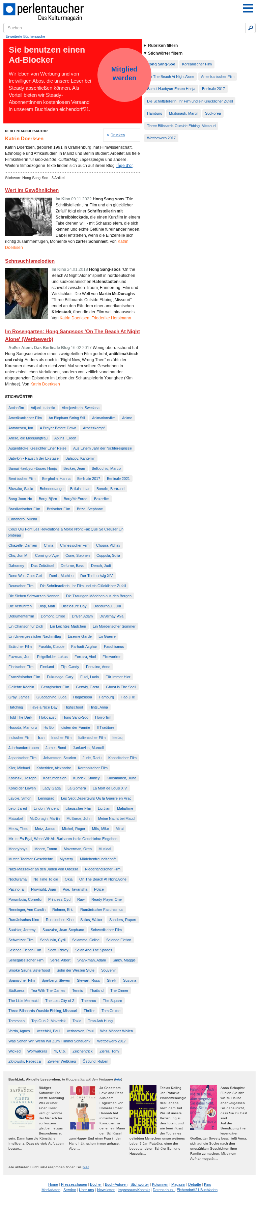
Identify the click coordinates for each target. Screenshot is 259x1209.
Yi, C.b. (60, 1051)
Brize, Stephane (90, 509)
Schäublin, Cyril (52, 940)
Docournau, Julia (107, 606)
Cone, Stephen (77, 555)
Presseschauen (74, 1184)
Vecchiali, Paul (48, 1031)
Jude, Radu (92, 758)
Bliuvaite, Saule (20, 489)
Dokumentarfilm (21, 616)
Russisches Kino (60, 920)
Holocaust (47, 717)
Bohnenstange (51, 489)
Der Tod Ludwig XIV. (96, 576)
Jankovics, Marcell (88, 748)
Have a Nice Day (44, 707)
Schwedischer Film (106, 930)
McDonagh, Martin (45, 818)
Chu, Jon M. (18, 555)
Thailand (97, 990)
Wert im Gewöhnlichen (32, 190)
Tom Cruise (111, 1011)
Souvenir (108, 970)
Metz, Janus (45, 829)
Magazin (178, 1184)
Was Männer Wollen (116, 1031)
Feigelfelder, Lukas (52, 657)
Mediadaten (50, 1190)
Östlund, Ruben (95, 1061)
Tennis (77, 990)
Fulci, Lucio (89, 677)
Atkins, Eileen (65, 438)
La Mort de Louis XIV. (110, 788)
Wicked (14, 1051)
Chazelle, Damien (22, 545)
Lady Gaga (51, 788)
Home (53, 1184)
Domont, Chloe (53, 616)
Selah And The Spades (93, 950)
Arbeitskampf (94, 428)
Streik (111, 980)
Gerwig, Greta (87, 687)
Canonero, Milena (22, 519)
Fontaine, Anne (98, 667)
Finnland (47, 667)
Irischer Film (61, 738)
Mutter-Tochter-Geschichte (30, 859)
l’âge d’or (124, 165)
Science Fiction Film (24, 950)
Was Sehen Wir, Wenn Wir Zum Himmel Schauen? (49, 1041)
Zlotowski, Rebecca (24, 1061)
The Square (112, 1001)
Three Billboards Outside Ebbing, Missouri (42, 1011)
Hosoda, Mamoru (22, 727)
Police (99, 889)
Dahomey (16, 566)
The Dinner (119, 990)
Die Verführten (20, 606)
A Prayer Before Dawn (58, 428)
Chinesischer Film (74, 545)
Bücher (96, 1184)
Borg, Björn (48, 499)
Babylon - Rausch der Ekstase (33, 458)
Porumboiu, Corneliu (24, 899)
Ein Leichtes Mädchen (68, 626)
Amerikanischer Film (25, 418)
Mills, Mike (100, 829)
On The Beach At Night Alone (102, 879)
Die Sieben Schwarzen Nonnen (33, 596)
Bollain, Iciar (80, 489)
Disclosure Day (74, 606)
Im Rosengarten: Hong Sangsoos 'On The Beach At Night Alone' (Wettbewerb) (72, 335)
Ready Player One (106, 899)
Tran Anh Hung (100, 1021)
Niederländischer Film (102, 869)
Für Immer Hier (118, 677)
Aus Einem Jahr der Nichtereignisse (102, 448)
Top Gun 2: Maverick (48, 1021)
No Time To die (45, 879)
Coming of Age (47, 555)
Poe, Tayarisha (75, 889)
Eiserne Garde (80, 636)
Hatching (15, 707)
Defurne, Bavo (72, 566)
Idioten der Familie (75, 727)
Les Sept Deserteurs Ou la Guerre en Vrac (96, 798)
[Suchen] (251, 28)
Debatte (194, 1184)
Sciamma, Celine (85, 940)
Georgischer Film (55, 687)
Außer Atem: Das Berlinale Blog (39, 347)
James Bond (56, 748)
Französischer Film (24, 677)
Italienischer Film (92, 738)
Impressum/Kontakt (134, 1190)
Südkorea (16, 990)
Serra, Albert (60, 960)
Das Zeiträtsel (42, 566)
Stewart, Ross (88, 980)
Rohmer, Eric (63, 910)
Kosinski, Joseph (22, 778)
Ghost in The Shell (121, 687)
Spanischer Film (21, 980)
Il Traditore (105, 727)
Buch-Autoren (116, 1184)
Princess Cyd (59, 899)
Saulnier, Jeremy (22, 930)
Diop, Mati (46, 606)
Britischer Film (58, 509)
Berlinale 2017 (88, 479)
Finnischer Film (20, 667)
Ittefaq (117, 738)
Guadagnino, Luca (51, 697)
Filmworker (112, 657)
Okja (69, 879)
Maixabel (15, 818)
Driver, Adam (82, 616)
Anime (127, 418)
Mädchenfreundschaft (98, 859)
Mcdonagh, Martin (183, 113)
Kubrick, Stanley (86, 778)
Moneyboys (18, 849)
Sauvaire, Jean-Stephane (63, 930)
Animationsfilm (103, 418)
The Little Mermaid (23, 1001)
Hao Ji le (128, 697)
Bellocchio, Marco (106, 468)
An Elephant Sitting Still (67, 418)
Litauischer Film (78, 808)
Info (118, 1079)
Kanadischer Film (122, 758)
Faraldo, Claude (51, 646)
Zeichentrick (83, 1051)
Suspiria (129, 980)
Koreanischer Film (93, 768)
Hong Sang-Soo (75, 717)
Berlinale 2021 (118, 479)
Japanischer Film (22, 758)
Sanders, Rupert (122, 920)
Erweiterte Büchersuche (25, 36)
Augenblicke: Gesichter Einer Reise (37, 448)
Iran (41, 738)
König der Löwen (22, 788)
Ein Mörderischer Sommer (114, 626)
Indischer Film (19, 738)
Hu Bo (49, 727)
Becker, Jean (74, 468)
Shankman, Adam (91, 960)
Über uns (86, 1190)
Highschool (73, 707)
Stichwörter (140, 1184)
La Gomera (76, 788)
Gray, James (19, 697)
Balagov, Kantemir (80, 458)
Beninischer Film (21, 479)
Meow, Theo (18, 829)
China (48, 545)
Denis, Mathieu (61, 576)
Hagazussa (82, 697)
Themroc (88, 1001)
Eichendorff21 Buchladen (197, 1190)
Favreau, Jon (19, 657)
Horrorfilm (103, 717)
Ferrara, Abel (85, 657)
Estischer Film (20, 646)
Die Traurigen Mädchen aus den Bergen (99, 596)
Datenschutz (164, 1190)
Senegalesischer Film (26, 960)
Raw (81, 899)
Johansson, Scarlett (59, 758)
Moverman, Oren (78, 849)
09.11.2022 (81, 199)
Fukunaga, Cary (60, 677)
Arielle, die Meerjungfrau (28, 438)
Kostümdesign (54, 778)
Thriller (89, 1011)
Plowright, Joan (43, 889)
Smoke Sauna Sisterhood (29, 970)
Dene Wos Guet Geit (25, 576)
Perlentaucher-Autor (26, 131)
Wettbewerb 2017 (111, 1041)
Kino (207, 1184)
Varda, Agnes (19, 1031)
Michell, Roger (73, 829)
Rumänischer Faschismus (101, 910)
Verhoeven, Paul (80, 1031)
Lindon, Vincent (46, 808)
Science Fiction (118, 940)
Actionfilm (16, 408)
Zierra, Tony (109, 1051)
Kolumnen (160, 1184)
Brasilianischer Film (24, 509)
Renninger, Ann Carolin (27, 910)
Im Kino (63, 199)
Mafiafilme (125, 808)
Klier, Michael (19, 768)
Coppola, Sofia (108, 555)
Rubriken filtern (163, 45)
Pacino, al (16, 889)
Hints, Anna (98, 707)
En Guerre (107, 636)
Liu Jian (104, 808)
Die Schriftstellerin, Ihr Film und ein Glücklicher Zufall (83, 586)
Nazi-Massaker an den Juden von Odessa (43, 869)
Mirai (119, 829)
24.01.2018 (77, 269)
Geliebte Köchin (21, 687)
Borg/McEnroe (75, 499)
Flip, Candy (70, 667)
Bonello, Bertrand (110, 489)
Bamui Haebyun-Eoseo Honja (32, 468)
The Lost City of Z (60, 1001)
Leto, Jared (17, 808)
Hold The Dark (20, 717)
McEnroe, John (78, 818)
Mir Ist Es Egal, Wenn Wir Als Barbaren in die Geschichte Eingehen (62, 839)
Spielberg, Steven (55, 980)
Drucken (118, 135)
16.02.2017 (81, 347)
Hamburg (106, 697)
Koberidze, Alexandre (53, 768)
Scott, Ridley (58, 950)
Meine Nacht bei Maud (116, 818)
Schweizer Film (20, 940)
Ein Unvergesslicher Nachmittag (34, 636)
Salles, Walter (91, 920)
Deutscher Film (20, 586)
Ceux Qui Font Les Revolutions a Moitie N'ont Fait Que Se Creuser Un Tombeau (64, 532)
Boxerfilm (101, 499)
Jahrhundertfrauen (23, 748)
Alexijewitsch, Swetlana (80, 408)
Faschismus (114, 646)
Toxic (77, 1021)
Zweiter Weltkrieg (62, 1061)
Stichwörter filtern (165, 53)
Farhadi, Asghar (84, 646)
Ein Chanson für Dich (25, 626)
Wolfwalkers (37, 1051)
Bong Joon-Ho (20, 499)
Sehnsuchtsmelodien (30, 261)
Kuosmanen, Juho (121, 778)
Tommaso (16, 1021)
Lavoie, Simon (19, 798)
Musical (104, 849)
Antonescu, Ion (20, 428)
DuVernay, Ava (111, 616)
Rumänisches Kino (23, 920)
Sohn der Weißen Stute (75, 970)
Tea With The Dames (48, 990)
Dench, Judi (101, 566)
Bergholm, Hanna (56, 479)
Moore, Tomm (45, 849)
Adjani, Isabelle (43, 408)
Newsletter (106, 1190)
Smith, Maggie (124, 960)
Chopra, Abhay (108, 545)
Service (69, 1190)
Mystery (66, 859)
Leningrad (46, 798)
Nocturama (17, 879)
